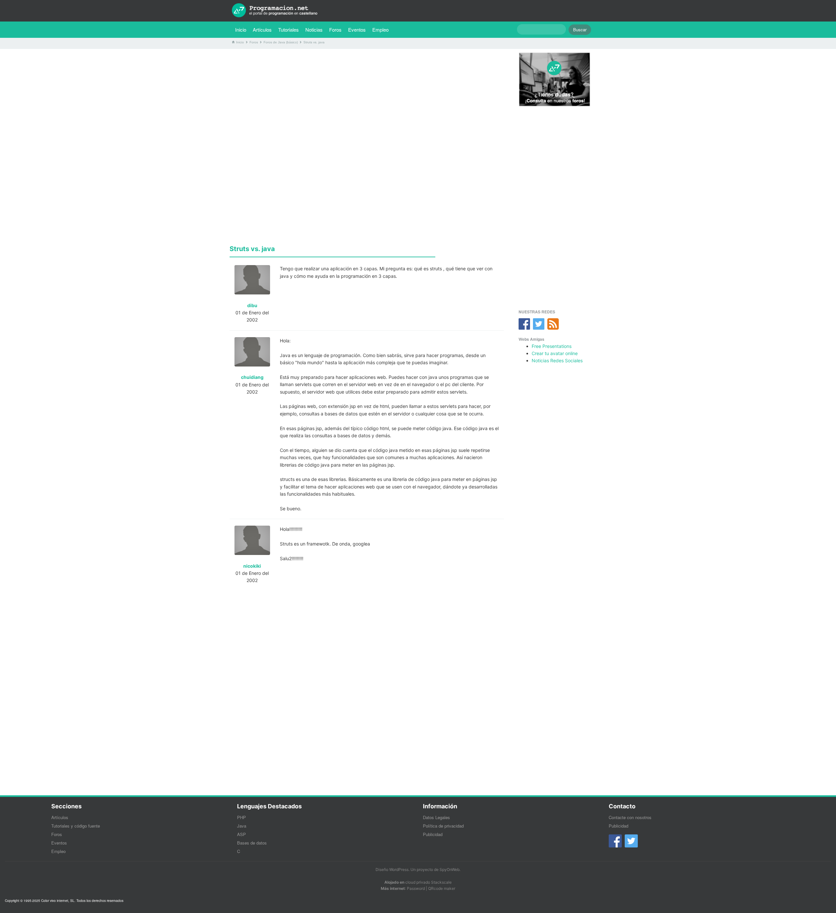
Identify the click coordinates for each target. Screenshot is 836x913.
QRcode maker (441, 888)
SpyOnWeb (449, 869)
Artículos (262, 29)
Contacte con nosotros (630, 817)
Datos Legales (436, 817)
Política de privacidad (443, 826)
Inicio (240, 29)
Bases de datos (252, 843)
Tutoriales (290, 29)
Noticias (314, 29)
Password (416, 888)
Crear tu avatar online (555, 353)
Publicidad (432, 834)
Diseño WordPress (392, 869)
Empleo (380, 29)
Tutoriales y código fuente (75, 826)
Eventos (357, 29)
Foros (335, 29)
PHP (241, 817)
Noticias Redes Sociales (557, 360)
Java (241, 826)
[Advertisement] (367, 99)
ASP (241, 834)
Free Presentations (551, 346)
